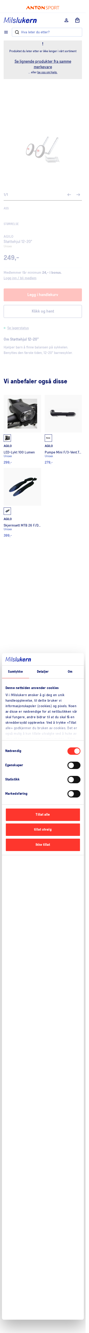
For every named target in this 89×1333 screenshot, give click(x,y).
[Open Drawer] (6, 32)
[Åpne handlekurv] (77, 20)
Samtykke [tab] (15, 671)
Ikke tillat (43, 844)
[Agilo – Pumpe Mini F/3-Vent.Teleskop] (63, 429)
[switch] (73, 765)
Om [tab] (70, 671)
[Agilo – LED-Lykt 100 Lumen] (22, 429)
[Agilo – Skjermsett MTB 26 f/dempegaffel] (22, 502)
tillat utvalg (42, 829)
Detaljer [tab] (43, 671)
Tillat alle (43, 814)
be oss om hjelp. (47, 72)
